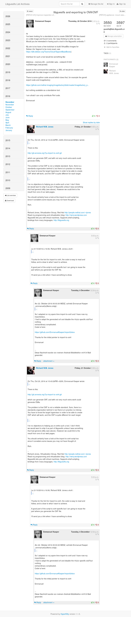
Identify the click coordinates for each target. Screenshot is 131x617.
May (7, 120)
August (8, 112)
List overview (11, 195)
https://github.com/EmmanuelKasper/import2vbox (55, 332)
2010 (8, 180)
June (7, 117)
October (9, 107)
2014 (8, 148)
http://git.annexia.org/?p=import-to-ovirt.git (45, 153)
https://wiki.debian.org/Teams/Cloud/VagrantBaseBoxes (48, 51)
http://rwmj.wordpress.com (76, 215)
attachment (48, 361)
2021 (8, 56)
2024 (8, 32)
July (7, 115)
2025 (8, 24)
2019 (8, 72)
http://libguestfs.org (61, 220)
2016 (8, 96)
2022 (8, 48)
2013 (8, 156)
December (10, 102)
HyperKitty (65, 614)
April (7, 122)
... (29, 142)
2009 (8, 188)
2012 (8, 164)
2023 (8, 40)
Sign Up (122, 4)
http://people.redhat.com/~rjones (77, 212)
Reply (30, 116)
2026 (8, 16)
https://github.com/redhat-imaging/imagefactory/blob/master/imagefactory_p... (57, 85)
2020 (8, 64)
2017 (8, 88)
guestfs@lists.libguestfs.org (114, 30)
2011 (8, 172)
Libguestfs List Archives (17, 4)
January (9, 130)
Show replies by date (91, 122)
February (9, 127)
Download (10, 200)
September (10, 109)
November (10, 104)
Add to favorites (112, 47)
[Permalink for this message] (99, 23)
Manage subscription (114, 36)
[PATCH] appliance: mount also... (112, 15)
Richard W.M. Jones (44, 126)
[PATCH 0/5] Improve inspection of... (40, 15)
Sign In (112, 4)
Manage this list (96, 4)
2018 (8, 80)
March (8, 125)
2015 (8, 140)
